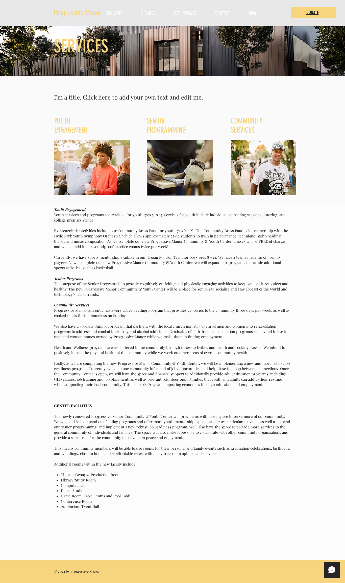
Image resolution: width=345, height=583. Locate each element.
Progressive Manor (77, 12)
